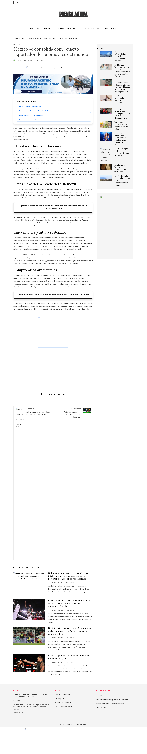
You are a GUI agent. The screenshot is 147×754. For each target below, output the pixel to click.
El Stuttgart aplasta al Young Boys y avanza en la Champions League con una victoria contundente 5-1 (70, 631)
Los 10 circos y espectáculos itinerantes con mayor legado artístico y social (120, 100)
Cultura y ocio (60, 699)
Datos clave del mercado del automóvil (33, 111)
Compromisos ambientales (29, 120)
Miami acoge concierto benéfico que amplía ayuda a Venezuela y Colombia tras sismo (122, 113)
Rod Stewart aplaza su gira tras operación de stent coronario (122, 152)
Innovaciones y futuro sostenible (31, 115)
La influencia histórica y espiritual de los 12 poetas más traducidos (122, 168)
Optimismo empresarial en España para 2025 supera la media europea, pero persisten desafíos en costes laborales (68, 576)
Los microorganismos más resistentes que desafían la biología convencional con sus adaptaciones (122, 86)
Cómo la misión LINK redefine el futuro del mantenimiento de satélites (121, 56)
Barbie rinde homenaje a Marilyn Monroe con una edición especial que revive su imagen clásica (122, 70)
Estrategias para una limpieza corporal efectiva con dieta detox (122, 125)
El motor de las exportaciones (30, 106)
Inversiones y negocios (63, 703)
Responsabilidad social (63, 707)
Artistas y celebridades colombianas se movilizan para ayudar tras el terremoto (120, 139)
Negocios (17, 44)
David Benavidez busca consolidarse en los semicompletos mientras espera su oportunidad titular (70, 603)
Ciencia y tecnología (62, 694)
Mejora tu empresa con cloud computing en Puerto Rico (38, 412)
